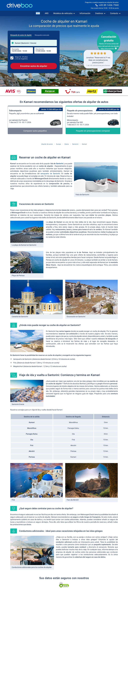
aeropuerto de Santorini (50, 174)
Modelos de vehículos (62, 13)
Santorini (59, 164)
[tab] (21, 34)
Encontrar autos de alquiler (33, 66)
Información (85, 13)
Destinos (99, 13)
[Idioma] (38, 13)
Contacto (114, 13)
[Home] (19, 5)
